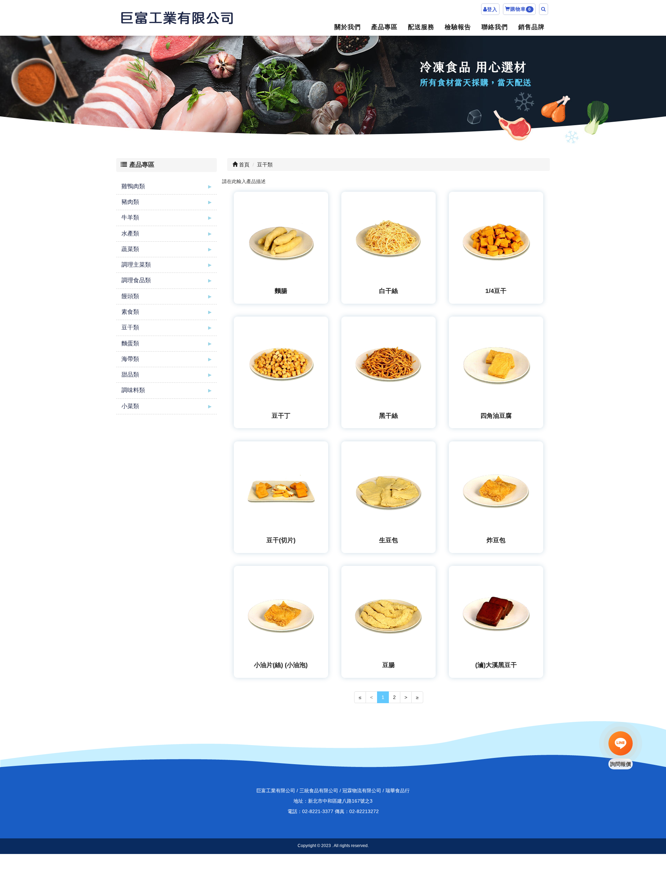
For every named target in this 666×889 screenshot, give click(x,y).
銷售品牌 (531, 27)
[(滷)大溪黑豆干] (496, 613)
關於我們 (347, 27)
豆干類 (130, 327)
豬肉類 (130, 202)
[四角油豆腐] (496, 364)
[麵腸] (281, 239)
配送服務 (421, 27)
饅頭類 (130, 296)
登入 (492, 9)
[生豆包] (388, 488)
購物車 (520, 9)
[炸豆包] (496, 488)
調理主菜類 (136, 264)
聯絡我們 (494, 27)
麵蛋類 (130, 343)
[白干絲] (388, 239)
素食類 (130, 312)
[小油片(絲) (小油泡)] (281, 613)
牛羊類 (130, 217)
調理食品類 (136, 280)
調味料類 (133, 390)
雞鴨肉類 (133, 186)
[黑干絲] (388, 364)
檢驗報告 (458, 27)
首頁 (243, 164)
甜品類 (130, 374)
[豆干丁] (281, 364)
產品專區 (384, 27)
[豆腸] (388, 613)
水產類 (130, 233)
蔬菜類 (130, 249)
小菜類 (130, 406)
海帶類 (130, 359)
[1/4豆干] (496, 239)
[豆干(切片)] (281, 488)
